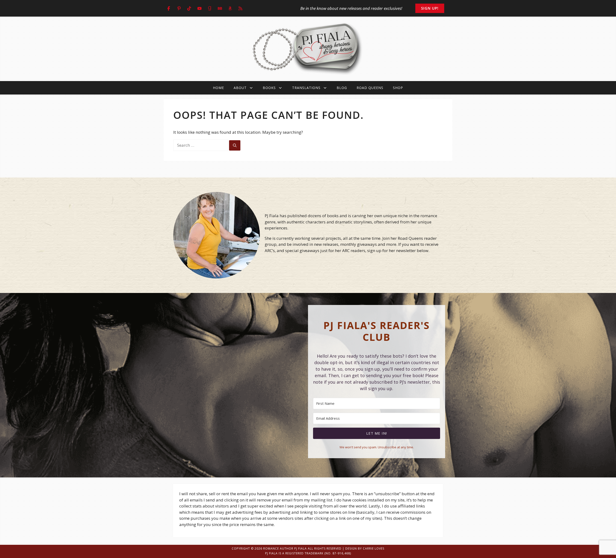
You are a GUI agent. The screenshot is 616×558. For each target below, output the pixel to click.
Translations (306, 87)
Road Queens (370, 87)
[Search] (234, 145)
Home (218, 87)
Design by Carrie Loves (364, 548)
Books (269, 87)
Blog (342, 87)
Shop (398, 87)
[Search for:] (201, 145)
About (240, 87)
